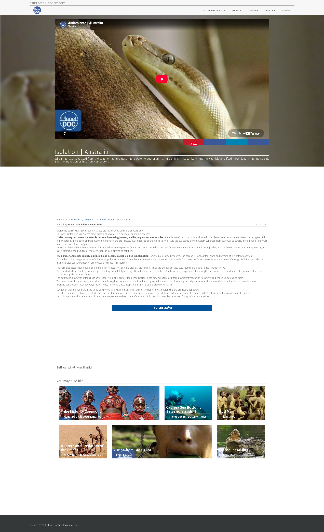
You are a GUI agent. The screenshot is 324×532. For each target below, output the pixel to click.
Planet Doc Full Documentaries (62, 525)
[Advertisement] (158, 191)
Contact (270, 10)
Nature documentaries (108, 219)
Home (60, 219)
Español (286, 10)
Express (236, 10)
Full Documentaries (214, 10)
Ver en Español (163, 307)
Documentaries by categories (80, 219)
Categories (254, 10)
